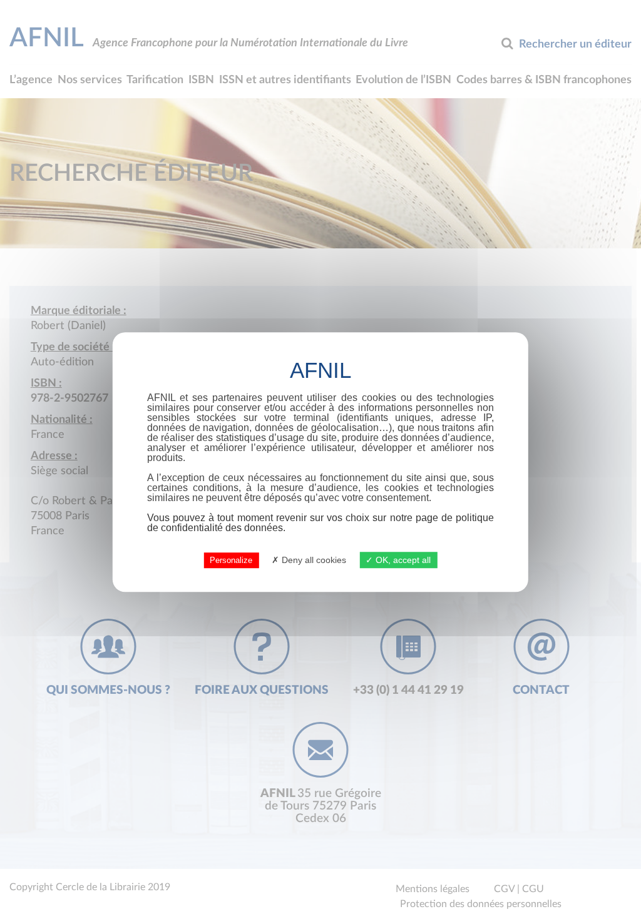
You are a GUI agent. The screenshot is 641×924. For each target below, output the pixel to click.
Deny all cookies (312, 560)
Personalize (231, 560)
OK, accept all (402, 560)
